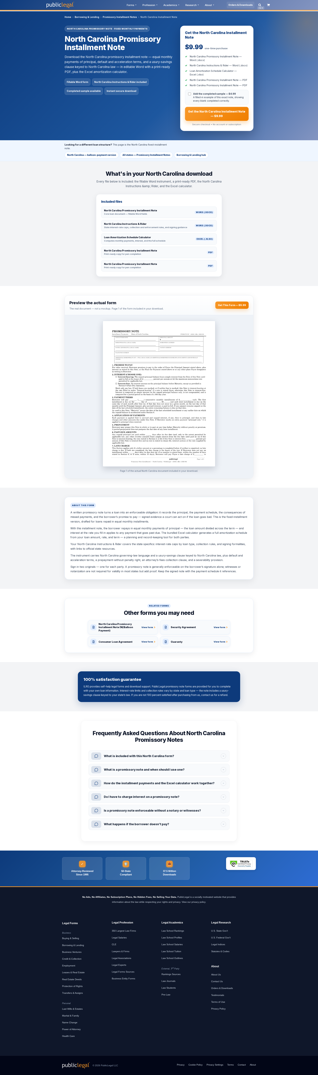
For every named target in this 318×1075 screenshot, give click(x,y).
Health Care (68, 1036)
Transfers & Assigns (72, 993)
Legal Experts (119, 965)
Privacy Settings (215, 1064)
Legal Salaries (119, 937)
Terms (230, 1064)
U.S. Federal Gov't (221, 937)
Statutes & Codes (220, 951)
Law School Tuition (171, 951)
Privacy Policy (218, 1008)
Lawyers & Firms (120, 951)
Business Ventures (71, 952)
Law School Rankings (172, 930)
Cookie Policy (195, 1064)
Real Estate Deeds (72, 979)
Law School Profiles (171, 937)
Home (68, 17)
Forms (130, 5)
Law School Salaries (172, 944)
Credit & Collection (71, 958)
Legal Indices (218, 944)
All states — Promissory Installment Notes (146, 155)
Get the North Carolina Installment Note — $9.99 (216, 114)
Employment (68, 965)
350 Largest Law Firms (124, 930)
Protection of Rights (72, 986)
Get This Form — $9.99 (232, 305)
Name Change (69, 1022)
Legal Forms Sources (123, 971)
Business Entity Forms (123, 978)
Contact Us (217, 981)
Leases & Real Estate (73, 972)
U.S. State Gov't (219, 930)
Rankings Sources (171, 974)
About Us (216, 974)
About (208, 5)
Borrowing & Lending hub (191, 155)
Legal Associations (121, 958)
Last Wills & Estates (72, 1009)
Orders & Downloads (240, 4)
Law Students (168, 987)
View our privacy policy (194, 902)
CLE (114, 944)
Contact (242, 1064)
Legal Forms (70, 923)
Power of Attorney (71, 1029)
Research (191, 5)
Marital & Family (70, 1015)
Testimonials (217, 995)
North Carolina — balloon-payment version (91, 155)
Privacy (181, 1064)
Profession (148, 5)
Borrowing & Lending (87, 17)
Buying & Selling (70, 938)
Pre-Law (165, 994)
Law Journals (168, 981)
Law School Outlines (172, 958)
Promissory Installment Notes (120, 17)
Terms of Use (218, 1002)
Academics (170, 5)
